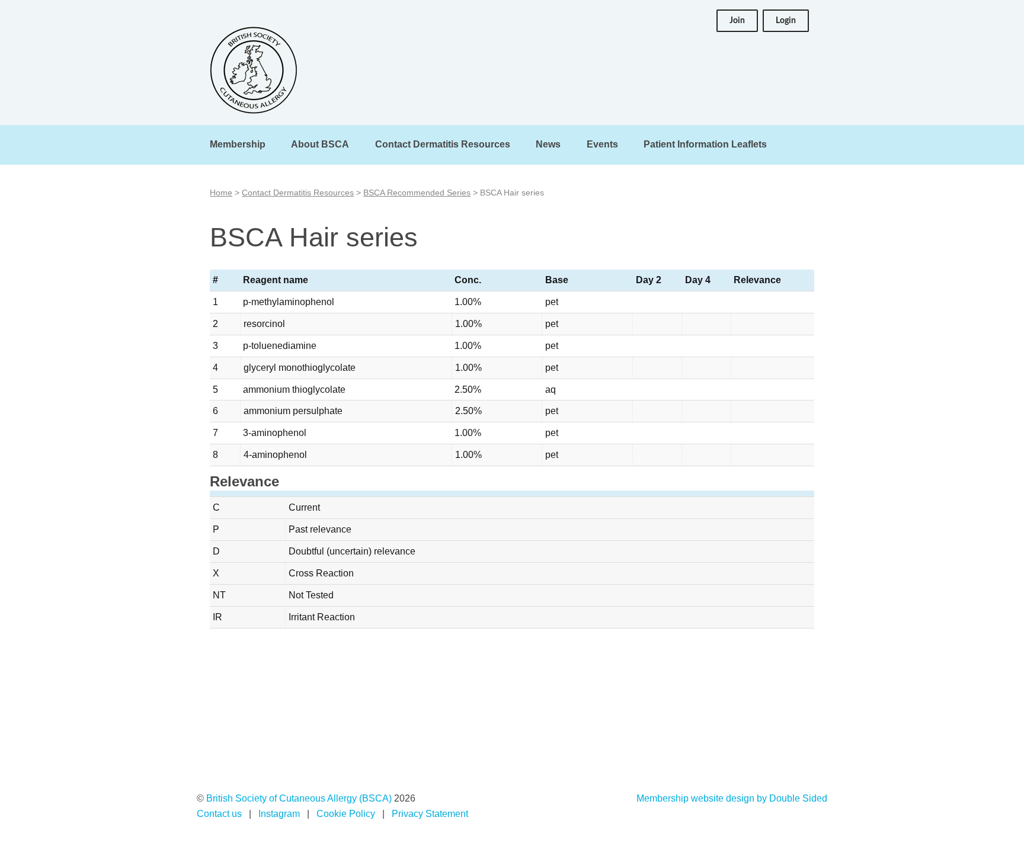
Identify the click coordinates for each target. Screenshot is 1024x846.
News (548, 144)
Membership (237, 144)
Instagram (279, 814)
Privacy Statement (430, 814)
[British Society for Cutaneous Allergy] (253, 70)
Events (602, 144)
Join (737, 21)
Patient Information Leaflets (705, 144)
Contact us (219, 814)
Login (786, 21)
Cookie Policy (345, 814)
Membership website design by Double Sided (731, 798)
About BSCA (320, 144)
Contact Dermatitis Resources (442, 144)
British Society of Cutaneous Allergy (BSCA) (299, 798)
